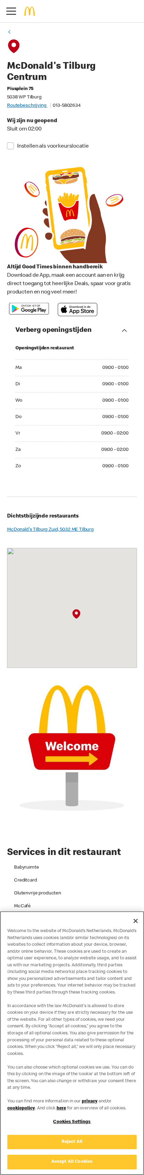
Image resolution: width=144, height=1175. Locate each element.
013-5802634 (66, 105)
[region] (72, 1043)
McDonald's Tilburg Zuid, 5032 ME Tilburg (50, 529)
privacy (90, 1101)
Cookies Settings (72, 1122)
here (61, 1108)
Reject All (72, 1142)
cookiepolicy (21, 1108)
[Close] (135, 921)
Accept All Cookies (72, 1162)
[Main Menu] (11, 11)
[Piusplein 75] (76, 614)
